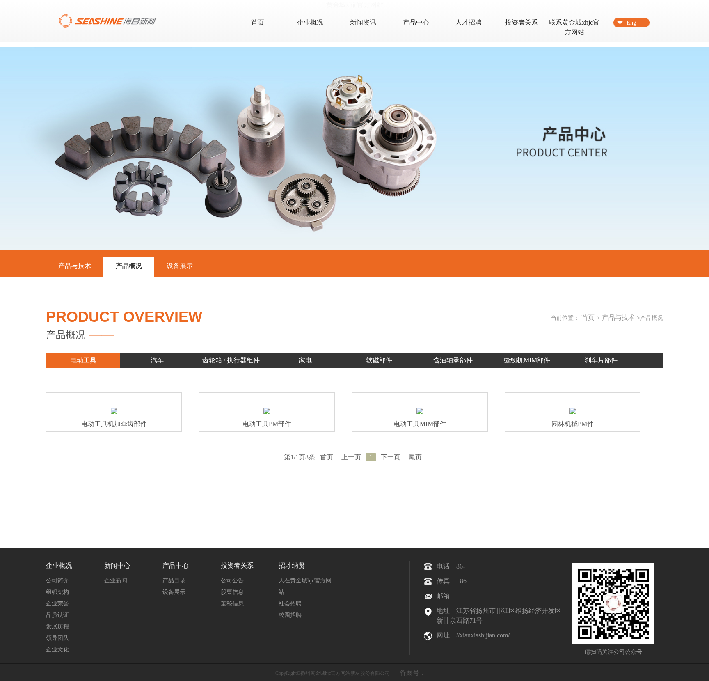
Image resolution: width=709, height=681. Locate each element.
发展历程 (57, 627)
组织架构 (57, 592)
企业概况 (310, 22)
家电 (305, 360)
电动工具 (83, 360)
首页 (257, 22)
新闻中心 (117, 565)
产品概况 (129, 265)
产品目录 (173, 581)
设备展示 (180, 265)
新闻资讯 (363, 22)
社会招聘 (290, 604)
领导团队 (57, 638)
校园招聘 (290, 615)
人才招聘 (468, 22)
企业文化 (57, 650)
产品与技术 (74, 265)
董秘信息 (232, 604)
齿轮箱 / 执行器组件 (231, 360)
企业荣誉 (57, 604)
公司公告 (232, 581)
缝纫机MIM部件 (527, 360)
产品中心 (416, 22)
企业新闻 (115, 581)
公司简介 (57, 581)
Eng (631, 23)
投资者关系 (521, 22)
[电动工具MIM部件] (419, 412)
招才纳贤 (292, 565)
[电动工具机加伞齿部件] (114, 412)
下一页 (390, 457)
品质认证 (57, 615)
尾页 (415, 457)
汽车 (157, 360)
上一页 (351, 457)
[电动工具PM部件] (266, 412)
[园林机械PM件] (572, 412)
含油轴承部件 (453, 360)
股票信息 (232, 592)
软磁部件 (379, 360)
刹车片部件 (601, 360)
